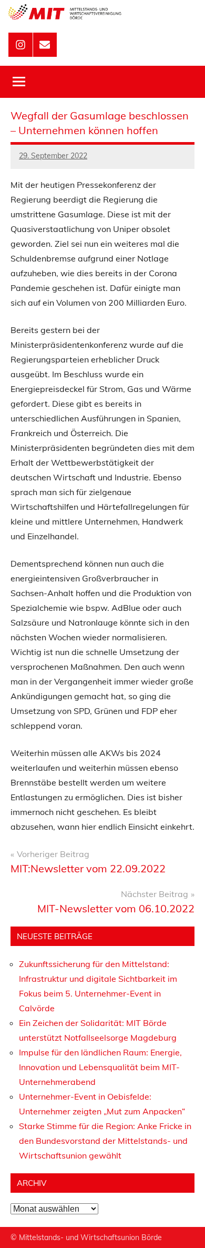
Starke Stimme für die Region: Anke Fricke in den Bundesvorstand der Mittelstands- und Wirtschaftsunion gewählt (105, 1141)
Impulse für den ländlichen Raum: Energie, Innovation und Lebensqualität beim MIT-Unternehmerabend (100, 1067)
